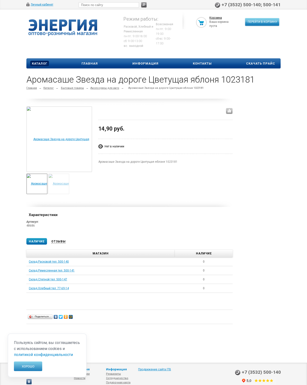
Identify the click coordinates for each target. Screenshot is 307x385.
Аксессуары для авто (104, 88)
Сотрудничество (117, 378)
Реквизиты (113, 373)
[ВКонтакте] (55, 317)
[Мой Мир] (70, 317)
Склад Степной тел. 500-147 (48, 279)
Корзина (215, 17)
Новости (79, 378)
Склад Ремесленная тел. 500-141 (52, 270)
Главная (90, 63)
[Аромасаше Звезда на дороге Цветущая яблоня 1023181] (59, 171)
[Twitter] (60, 317)
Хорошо (28, 366)
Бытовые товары (72, 88)
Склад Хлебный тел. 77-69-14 (49, 288)
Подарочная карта (118, 382)
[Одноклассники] (65, 317)
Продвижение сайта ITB (154, 369)
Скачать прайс (260, 63)
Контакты (202, 63)
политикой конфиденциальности (43, 354)
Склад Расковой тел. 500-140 (49, 261)
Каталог (39, 63)
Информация (145, 63)
